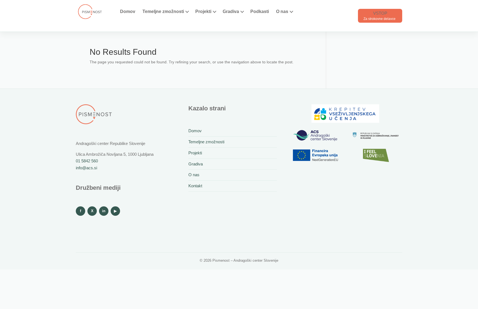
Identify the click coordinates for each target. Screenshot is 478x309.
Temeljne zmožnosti (163, 11)
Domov (127, 11)
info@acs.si (86, 167)
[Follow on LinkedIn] (103, 211)
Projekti (203, 11)
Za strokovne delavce (379, 19)
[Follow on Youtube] (115, 211)
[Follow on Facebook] (80, 211)
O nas (282, 11)
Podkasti (259, 11)
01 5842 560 (87, 161)
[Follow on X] (92, 211)
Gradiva (231, 11)
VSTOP (380, 13)
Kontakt (195, 185)
